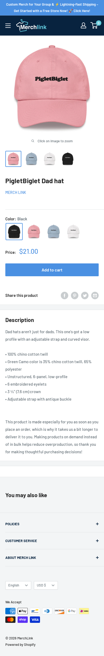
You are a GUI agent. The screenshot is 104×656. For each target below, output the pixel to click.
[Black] (14, 231)
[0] (94, 25)
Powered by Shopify (20, 644)
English (13, 585)
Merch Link (15, 192)
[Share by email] (95, 295)
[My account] (83, 25)
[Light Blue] (53, 231)
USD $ (41, 585)
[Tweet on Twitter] (85, 295)
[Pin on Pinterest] (74, 295)
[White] (73, 231)
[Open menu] (8, 26)
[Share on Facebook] (64, 295)
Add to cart (52, 269)
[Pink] (33, 231)
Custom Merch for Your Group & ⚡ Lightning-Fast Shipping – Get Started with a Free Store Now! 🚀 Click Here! (52, 7)
